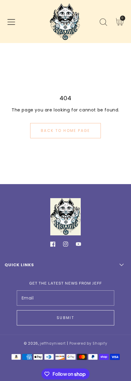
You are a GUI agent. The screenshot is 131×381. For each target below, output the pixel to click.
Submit (65, 317)
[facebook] (52, 245)
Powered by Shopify (88, 343)
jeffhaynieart (53, 343)
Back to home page (65, 130)
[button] (11, 22)
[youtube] (78, 245)
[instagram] (65, 245)
